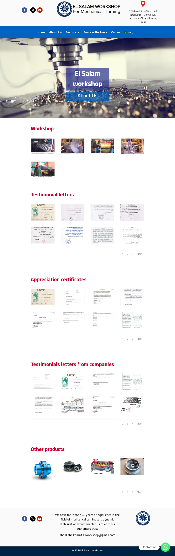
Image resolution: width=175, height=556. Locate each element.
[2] (102, 389)
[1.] (43, 220)
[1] (72, 389)
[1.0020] (43, 153)
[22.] (132, 220)
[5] (72, 412)
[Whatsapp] (165, 547)
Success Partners (95, 33)
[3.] (102, 304)
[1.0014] (132, 153)
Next (140, 253)
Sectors (70, 33)
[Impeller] (132, 474)
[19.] (102, 242)
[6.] (72, 327)
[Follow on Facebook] (24, 10)
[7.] (102, 327)
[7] (132, 412)
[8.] (132, 327)
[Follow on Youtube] (40, 10)
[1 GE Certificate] (43, 389)
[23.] (102, 220)
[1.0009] (102, 153)
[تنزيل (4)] (43, 481)
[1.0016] (72, 153)
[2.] (72, 304)
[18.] (132, 242)
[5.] (43, 327)
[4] (43, 412)
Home (41, 33)
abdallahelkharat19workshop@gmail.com (87, 535)
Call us (115, 33)
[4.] (132, 304)
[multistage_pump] (102, 474)
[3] (132, 389)
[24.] (72, 220)
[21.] (43, 242)
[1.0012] (43, 176)
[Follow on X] (33, 10)
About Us (55, 33)
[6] (102, 412)
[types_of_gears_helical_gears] (72, 474)
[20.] (72, 242)
